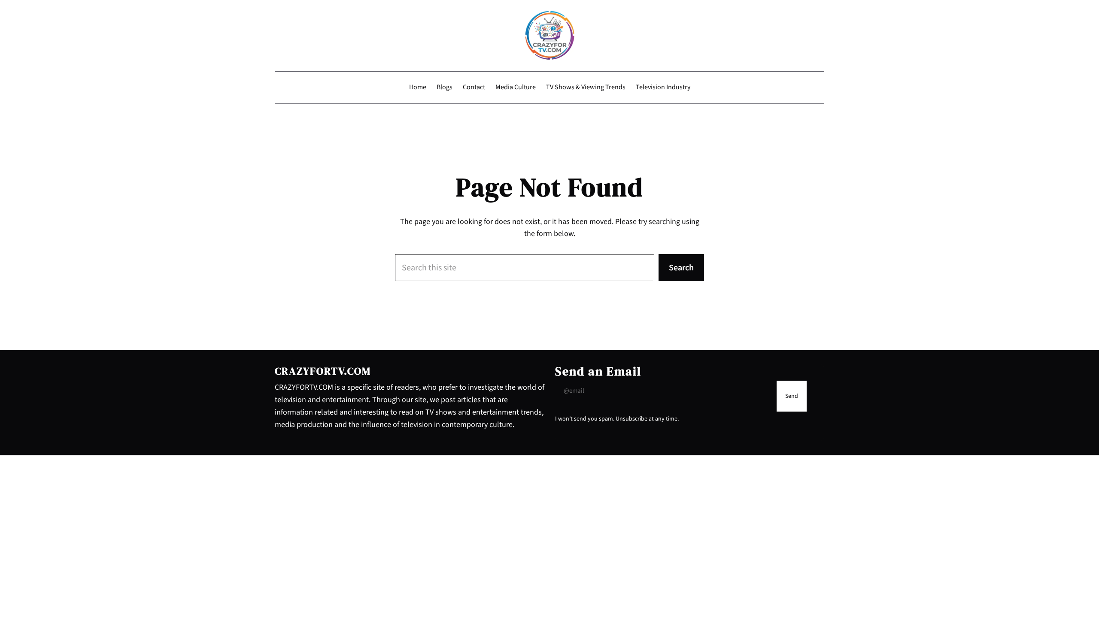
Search (681, 268)
